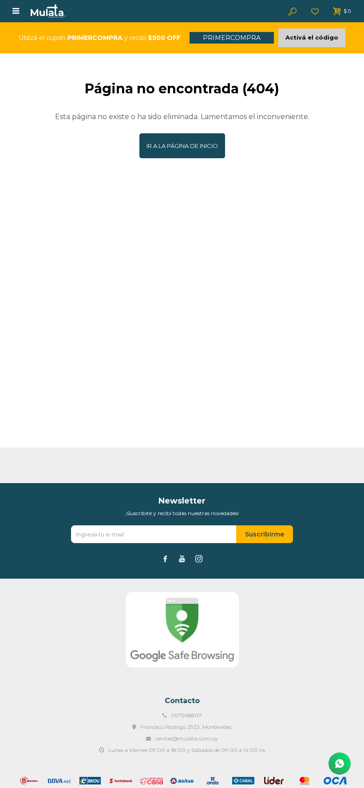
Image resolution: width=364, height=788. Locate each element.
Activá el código (311, 37)
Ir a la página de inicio (182, 145)
